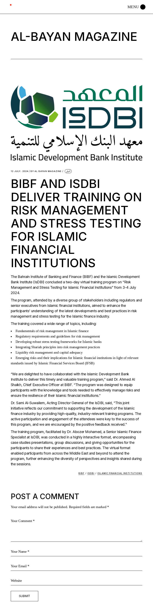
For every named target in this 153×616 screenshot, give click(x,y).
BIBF (81, 473)
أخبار (68, 171)
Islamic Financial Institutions (119, 473)
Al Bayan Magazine (46, 171)
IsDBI (91, 473)
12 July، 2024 (19, 171)
